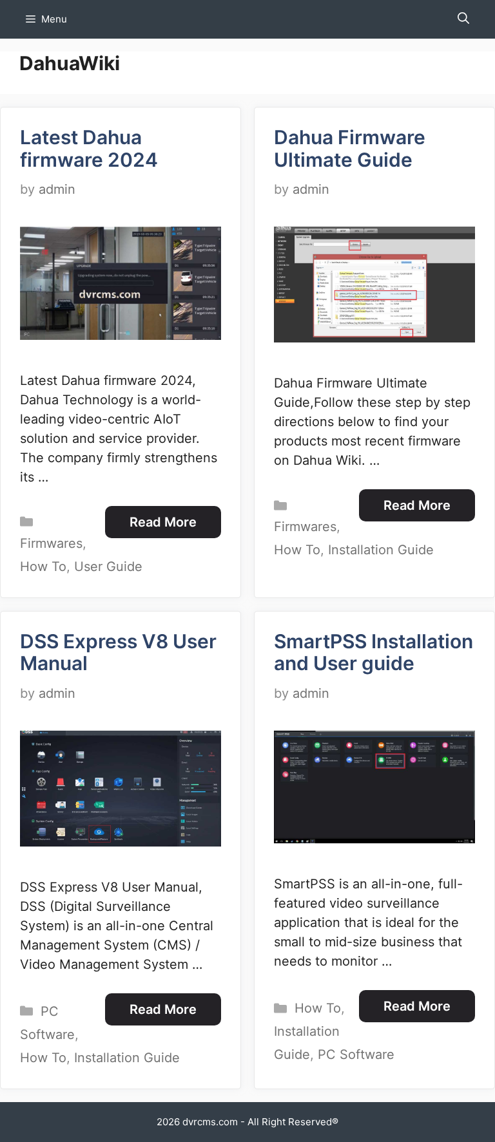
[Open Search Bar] (463, 19)
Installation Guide (381, 549)
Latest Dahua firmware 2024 (89, 148)
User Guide (108, 566)
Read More (163, 522)
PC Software (356, 1054)
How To (43, 566)
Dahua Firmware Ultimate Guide (349, 148)
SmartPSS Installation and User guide (373, 652)
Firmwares (51, 543)
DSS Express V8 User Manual (118, 652)
